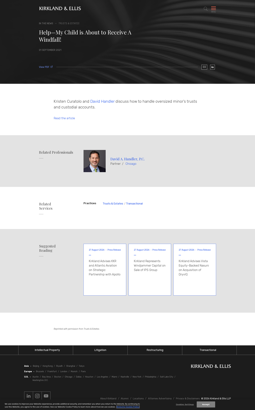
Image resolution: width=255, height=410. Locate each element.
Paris (83, 371)
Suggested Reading (47, 248)
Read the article (64, 118)
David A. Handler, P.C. (127, 158)
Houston (89, 377)
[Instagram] (37, 396)
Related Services (45, 206)
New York (137, 377)
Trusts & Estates (113, 203)
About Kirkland (108, 398)
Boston (57, 377)
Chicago (130, 163)
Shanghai (70, 366)
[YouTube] (46, 396)
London (63, 371)
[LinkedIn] (212, 67)
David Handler (102, 101)
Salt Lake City (166, 377)
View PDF (44, 67)
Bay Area (46, 377)
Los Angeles (102, 377)
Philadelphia (150, 377)
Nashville (125, 377)
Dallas (79, 377)
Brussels (40, 371)
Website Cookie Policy (128, 407)
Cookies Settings (185, 404)
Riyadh (59, 366)
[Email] (204, 67)
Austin (35, 377)
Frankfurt (52, 371)
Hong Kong (48, 366)
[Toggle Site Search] (205, 9)
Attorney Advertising (160, 398)
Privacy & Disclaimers (188, 398)
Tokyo (81, 366)
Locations (138, 398)
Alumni (125, 398)
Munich (74, 371)
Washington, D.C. (40, 380)
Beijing (36, 366)
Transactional (134, 203)
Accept (206, 404)
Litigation (100, 350)
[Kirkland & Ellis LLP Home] (211, 366)
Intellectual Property (47, 350)
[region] (127, 405)
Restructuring (155, 350)
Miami (114, 377)
